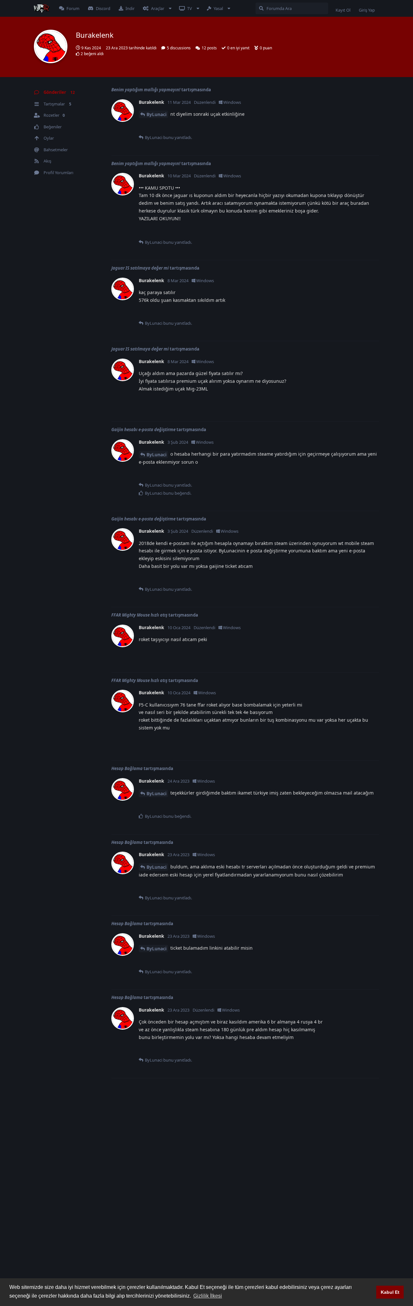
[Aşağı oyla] (353, 127)
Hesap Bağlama (127, 768)
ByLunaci (156, 114)
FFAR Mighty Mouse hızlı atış (139, 615)
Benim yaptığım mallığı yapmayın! (145, 90)
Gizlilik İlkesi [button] (207, 1296)
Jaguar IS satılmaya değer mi (140, 268)
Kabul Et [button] (390, 1292)
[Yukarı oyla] (340, 127)
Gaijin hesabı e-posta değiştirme (143, 429)
